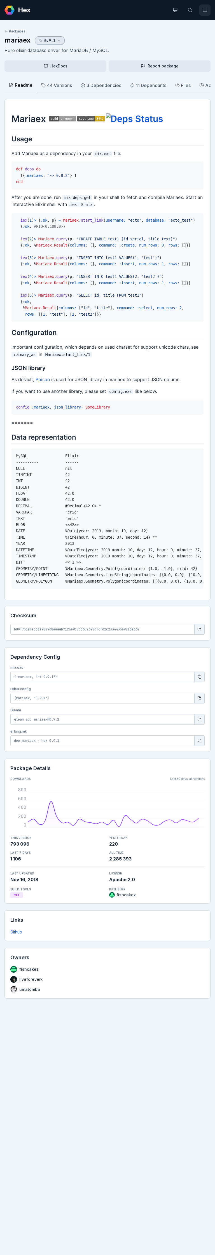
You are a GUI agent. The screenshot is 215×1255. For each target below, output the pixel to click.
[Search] (190, 10)
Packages (17, 31)
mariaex (17, 40)
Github (16, 932)
